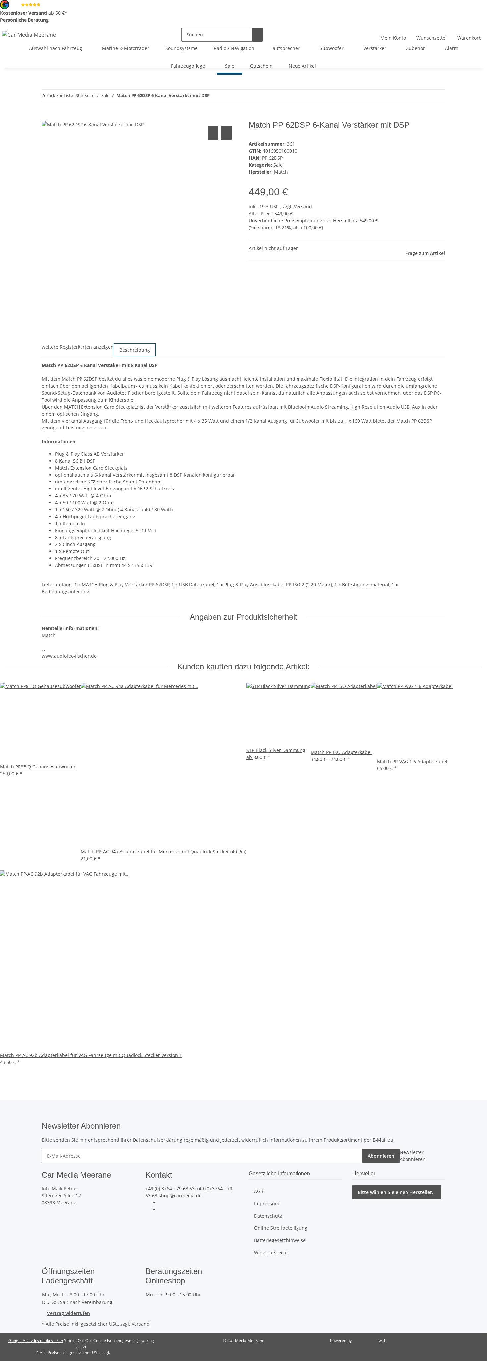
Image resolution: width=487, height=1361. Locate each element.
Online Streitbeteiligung (280, 1228)
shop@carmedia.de (180, 1195)
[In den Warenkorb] (47, 116)
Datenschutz (268, 1216)
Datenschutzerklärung (157, 1140)
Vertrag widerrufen (68, 1313)
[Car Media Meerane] (29, 34)
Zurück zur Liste (57, 95)
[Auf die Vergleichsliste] (213, 133)
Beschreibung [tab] (134, 350)
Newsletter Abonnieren (413, 1155)
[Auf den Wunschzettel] (226, 133)
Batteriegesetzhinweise (280, 1240)
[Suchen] (257, 35)
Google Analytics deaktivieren (35, 1340)
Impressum (266, 1203)
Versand (303, 206)
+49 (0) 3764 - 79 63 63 (170, 1188)
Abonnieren (381, 1156)
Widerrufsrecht (271, 1252)
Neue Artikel (302, 66)
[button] (393, 34)
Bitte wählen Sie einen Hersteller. (395, 1192)
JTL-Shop (395, 1340)
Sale (278, 165)
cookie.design (365, 1340)
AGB (258, 1191)
